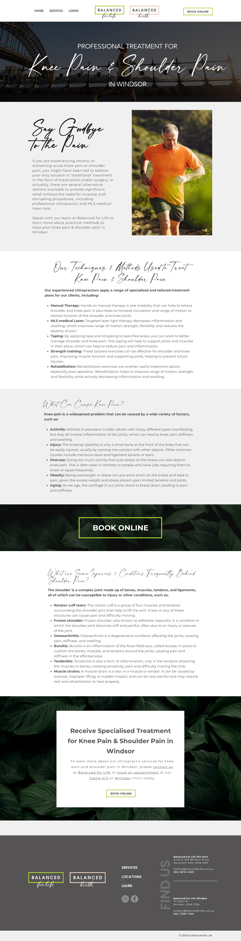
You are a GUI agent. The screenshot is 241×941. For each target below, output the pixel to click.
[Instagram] (125, 899)
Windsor (123, 778)
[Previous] (136, 172)
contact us (163, 767)
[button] (73, 11)
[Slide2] (170, 228)
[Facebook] (134, 899)
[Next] (207, 172)
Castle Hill (99, 778)
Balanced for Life (94, 772)
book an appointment (138, 772)
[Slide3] (174, 228)
